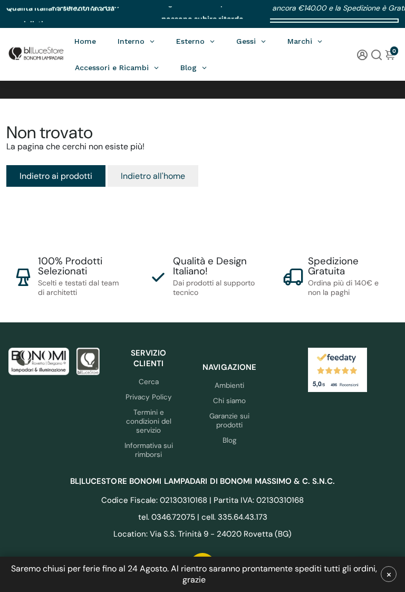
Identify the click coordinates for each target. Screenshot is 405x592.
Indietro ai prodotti (56, 176)
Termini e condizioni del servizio (148, 421)
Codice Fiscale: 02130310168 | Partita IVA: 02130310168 (202, 500)
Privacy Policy (149, 397)
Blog (230, 440)
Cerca (149, 381)
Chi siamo (229, 400)
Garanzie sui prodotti (229, 420)
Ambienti (229, 385)
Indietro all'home (153, 176)
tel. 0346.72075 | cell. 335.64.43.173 (202, 517)
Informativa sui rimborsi (148, 450)
